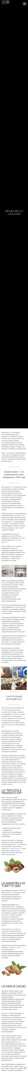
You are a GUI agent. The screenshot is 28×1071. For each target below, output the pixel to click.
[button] (3, 2)
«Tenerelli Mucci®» (15, 848)
